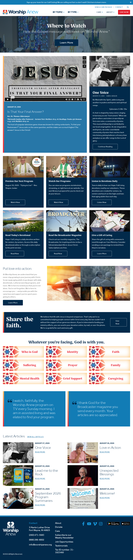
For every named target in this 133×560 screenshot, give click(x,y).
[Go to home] (24, 12)
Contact (119, 7)
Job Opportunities (64, 541)
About (109, 12)
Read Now (15, 253)
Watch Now (15, 202)
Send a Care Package (103, 7)
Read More (40, 452)
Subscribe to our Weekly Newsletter (64, 536)
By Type (72, 12)
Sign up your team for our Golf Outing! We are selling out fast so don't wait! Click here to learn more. (67, 2)
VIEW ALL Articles (35, 437)
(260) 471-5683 (36, 535)
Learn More (66, 42)
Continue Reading (105, 146)
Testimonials (61, 545)
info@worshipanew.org (40, 544)
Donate (58, 527)
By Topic (58, 12)
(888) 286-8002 (36, 539)
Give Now (124, 12)
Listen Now (101, 202)
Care (99, 12)
